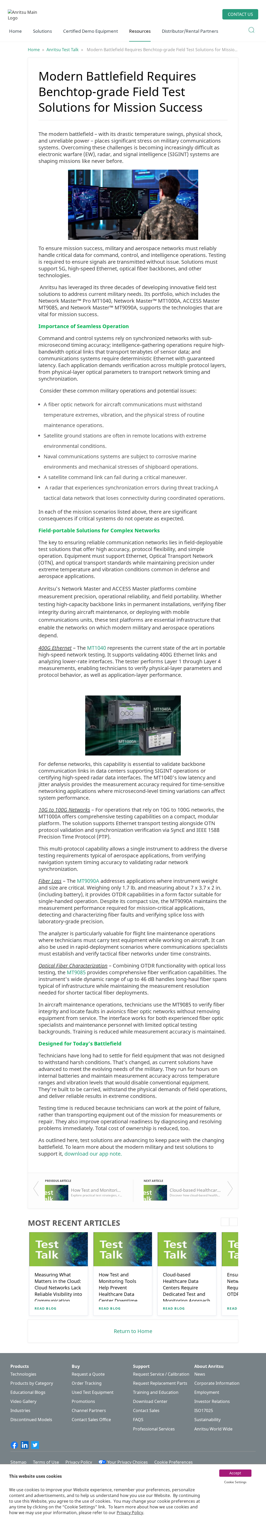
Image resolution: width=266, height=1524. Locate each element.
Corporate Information (217, 1383)
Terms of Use (46, 1462)
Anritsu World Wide (213, 1429)
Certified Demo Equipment (90, 31)
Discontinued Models (31, 1419)
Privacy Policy (130, 1512)
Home (15, 31)
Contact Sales (146, 1410)
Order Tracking (87, 1383)
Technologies (23, 1374)
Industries (20, 1410)
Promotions (83, 1401)
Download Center (150, 1401)
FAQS (138, 1419)
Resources (140, 31)
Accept (235, 1472)
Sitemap (18, 1462)
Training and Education (155, 1392)
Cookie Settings (235, 1482)
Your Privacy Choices (127, 1462)
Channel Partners (89, 1410)
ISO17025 (203, 1410)
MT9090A (88, 880)
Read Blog (45, 1308)
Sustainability (207, 1419)
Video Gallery (23, 1401)
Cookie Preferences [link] (173, 1462)
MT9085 (76, 972)
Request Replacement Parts (160, 1383)
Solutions (42, 31)
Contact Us (240, 14)
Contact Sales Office (91, 1419)
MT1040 (96, 647)
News (199, 1374)
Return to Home (133, 1331)
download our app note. (93, 1153)
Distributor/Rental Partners (190, 31)
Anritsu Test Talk (63, 49)
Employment (206, 1392)
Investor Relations (212, 1401)
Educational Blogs (27, 1392)
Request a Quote (88, 1374)
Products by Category (31, 1383)
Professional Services (154, 1429)
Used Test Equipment (93, 1392)
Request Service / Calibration (161, 1374)
